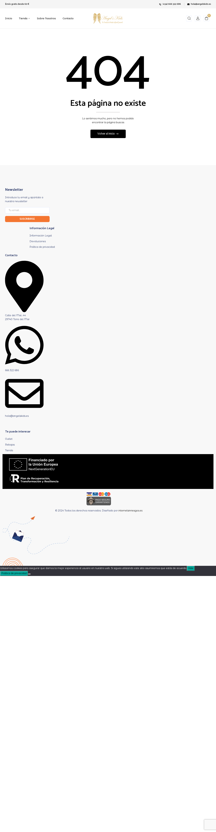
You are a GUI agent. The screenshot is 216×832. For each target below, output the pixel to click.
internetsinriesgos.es (130, 510)
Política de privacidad (14, 573)
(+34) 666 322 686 (172, 4)
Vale (190, 568)
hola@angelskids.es (201, 4)
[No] (29, 574)
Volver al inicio (106, 133)
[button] (206, 19)
